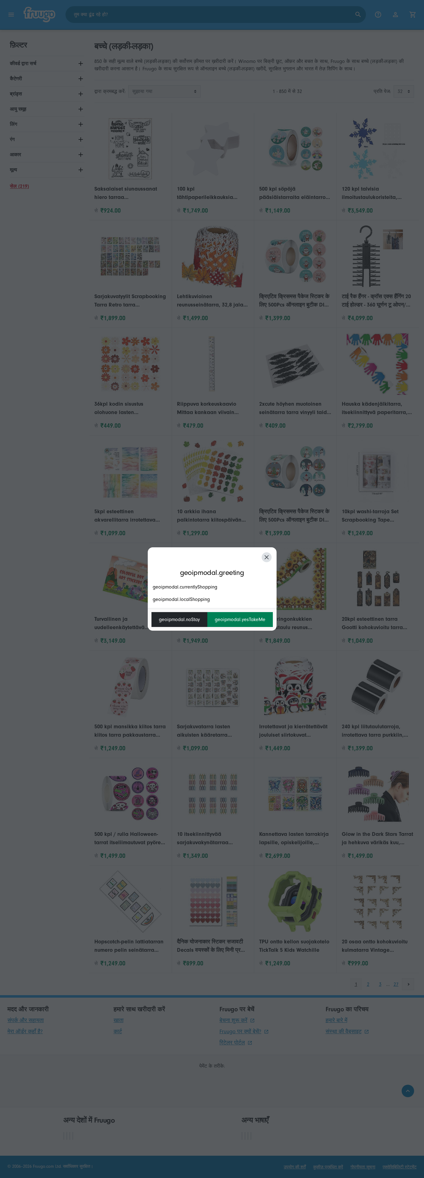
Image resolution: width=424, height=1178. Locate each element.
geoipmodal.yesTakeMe (240, 619)
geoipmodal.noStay (179, 619)
